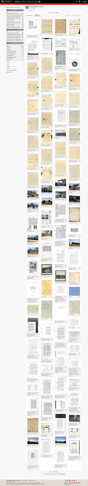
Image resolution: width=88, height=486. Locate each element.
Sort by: (67, 15)
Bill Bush (8, 46)
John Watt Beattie (10, 55)
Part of (8, 10)
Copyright (12, 484)
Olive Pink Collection (10, 19)
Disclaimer (17, 484)
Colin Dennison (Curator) (11, 51)
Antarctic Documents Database (12, 33)
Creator (9, 43)
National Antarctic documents (12, 13)
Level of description (12, 70)
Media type (9, 72)
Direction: (74, 15)
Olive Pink (8, 47)
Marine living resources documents (13, 27)
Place (8, 64)
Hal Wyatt (8, 49)
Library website (25, 480)
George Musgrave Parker (11, 52)
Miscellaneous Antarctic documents (13, 18)
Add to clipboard (37, 35)
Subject (8, 66)
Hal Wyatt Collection (10, 25)
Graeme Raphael (10, 58)
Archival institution (12, 29)
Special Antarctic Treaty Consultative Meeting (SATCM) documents (19, 22)
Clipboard (76, 1)
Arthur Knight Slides (10, 21)
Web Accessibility (26, 484)
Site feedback (33, 484)
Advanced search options (53, 12)
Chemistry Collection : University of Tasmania (15, 40)
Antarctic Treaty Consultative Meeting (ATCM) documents (18, 15)
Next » (63, 474)
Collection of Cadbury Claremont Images (14, 16)
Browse (17, 1)
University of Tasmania (11, 54)
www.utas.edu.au (31, 480)
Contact (7, 484)
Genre (8, 68)
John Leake (9, 60)
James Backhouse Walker (11, 57)
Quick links (79, 1)
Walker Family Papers (11, 24)
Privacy (21, 484)
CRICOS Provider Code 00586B (33, 483)
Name (8, 62)
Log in (84, 1)
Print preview (29, 15)
